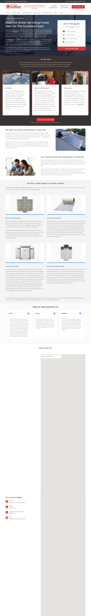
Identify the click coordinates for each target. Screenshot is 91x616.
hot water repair (48, 169)
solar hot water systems (76, 187)
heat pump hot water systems (13, 189)
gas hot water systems (64, 187)
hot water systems (35, 187)
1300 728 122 (52, 174)
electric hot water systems (51, 187)
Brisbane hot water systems (34, 298)
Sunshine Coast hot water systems (52, 298)
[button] (7, 324)
